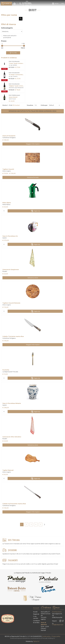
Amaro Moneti (13, 97)
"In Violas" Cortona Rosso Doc (16, 74)
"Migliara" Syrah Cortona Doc (16, 86)
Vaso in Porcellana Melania (11, 403)
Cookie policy (46, 636)
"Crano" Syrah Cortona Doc (16, 63)
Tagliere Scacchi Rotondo (11, 303)
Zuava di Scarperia (8, 136)
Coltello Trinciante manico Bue (13, 336)
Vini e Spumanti (16, 61)
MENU (57, 3)
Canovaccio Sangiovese (10, 269)
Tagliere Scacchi (8, 169)
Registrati (36, 614)
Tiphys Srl (36, 641)
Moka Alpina (6, 202)
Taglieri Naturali (7, 470)
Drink (10, 61)
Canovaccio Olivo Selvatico (11, 437)
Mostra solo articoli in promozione (9, 36)
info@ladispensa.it (57, 624)
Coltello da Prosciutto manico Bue (14, 503)
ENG (62, 3)
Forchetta (5, 370)
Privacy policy (56, 636)
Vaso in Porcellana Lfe (10, 236)
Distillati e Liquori (16, 95)
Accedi (35, 612)
